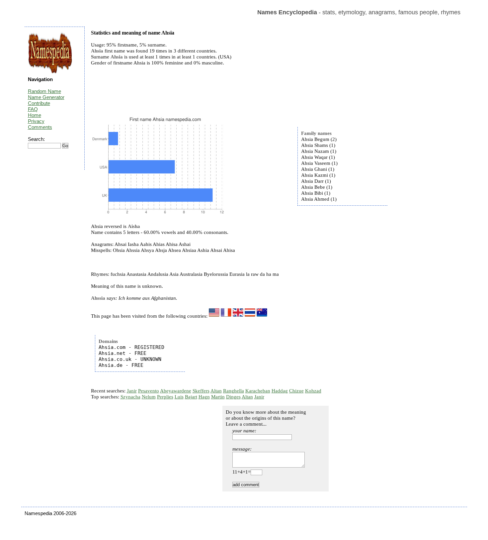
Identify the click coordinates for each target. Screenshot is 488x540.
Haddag (280, 390)
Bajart (191, 396)
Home (34, 115)
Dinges (233, 396)
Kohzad (313, 390)
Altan (216, 390)
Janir (132, 390)
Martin (218, 396)
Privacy (36, 121)
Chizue (296, 390)
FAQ (33, 109)
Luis (179, 396)
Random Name (44, 91)
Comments (40, 127)
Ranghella (233, 390)
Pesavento (148, 390)
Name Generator (46, 97)
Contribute (39, 103)
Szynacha (130, 396)
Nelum (149, 396)
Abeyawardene (175, 390)
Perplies (165, 396)
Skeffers (201, 390)
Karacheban (257, 390)
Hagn (204, 396)
